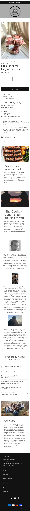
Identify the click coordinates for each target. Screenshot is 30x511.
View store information (9, 98)
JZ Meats (12, 508)
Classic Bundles (7, 478)
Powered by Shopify (18, 508)
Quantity (3, 76)
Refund (14, 466)
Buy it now (15, 89)
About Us (5, 491)
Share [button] (4, 141)
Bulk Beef (5, 474)
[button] (2, 11)
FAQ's (4, 488)
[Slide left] (11, 61)
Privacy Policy (7, 466)
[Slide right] (18, 61)
